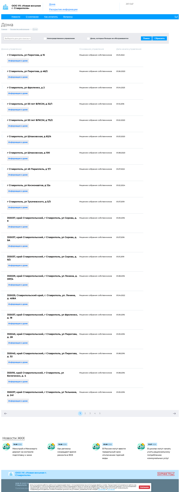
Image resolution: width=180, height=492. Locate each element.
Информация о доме (18, 61)
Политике (102, 489)
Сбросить (160, 38)
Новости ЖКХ (13, 438)
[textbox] (17, 38)
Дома (52, 4)
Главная (4, 29)
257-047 (129, 4)
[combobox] (17, 38)
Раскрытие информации (63, 9)
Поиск (146, 38)
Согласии (111, 489)
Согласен (144, 487)
